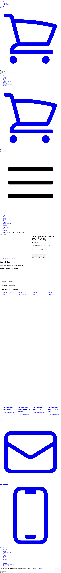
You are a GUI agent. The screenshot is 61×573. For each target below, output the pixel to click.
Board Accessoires (7, 84)
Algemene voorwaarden (8, 564)
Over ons (5, 1)
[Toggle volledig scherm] (2, 571)
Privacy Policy (6, 565)
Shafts (4, 78)
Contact (5, 3)
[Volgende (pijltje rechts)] (2, 572)
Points (4, 77)
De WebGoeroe (38, 568)
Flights (4, 79)
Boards (4, 82)
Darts (4, 75)
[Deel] (3, 571)
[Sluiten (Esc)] (5, 571)
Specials (5, 85)
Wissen (37, 251)
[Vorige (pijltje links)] (0, 572)
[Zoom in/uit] (0, 571)
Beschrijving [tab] (6, 258)
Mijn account (6, 4)
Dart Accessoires (7, 81)
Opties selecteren (11, 412)
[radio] (41, 249)
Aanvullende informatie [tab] (14, 258)
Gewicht (34, 250)
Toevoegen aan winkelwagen (39, 255)
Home (1, 232)
